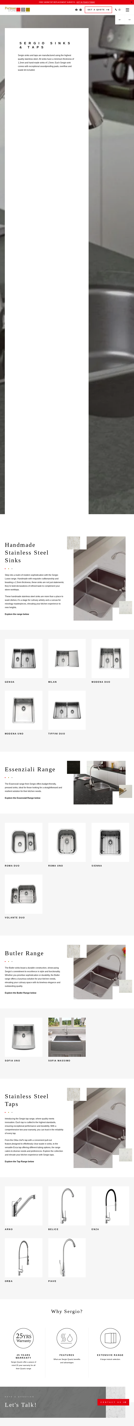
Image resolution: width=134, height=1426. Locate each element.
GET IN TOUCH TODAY (86, 2)
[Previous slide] (120, 19)
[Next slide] (129, 19)
